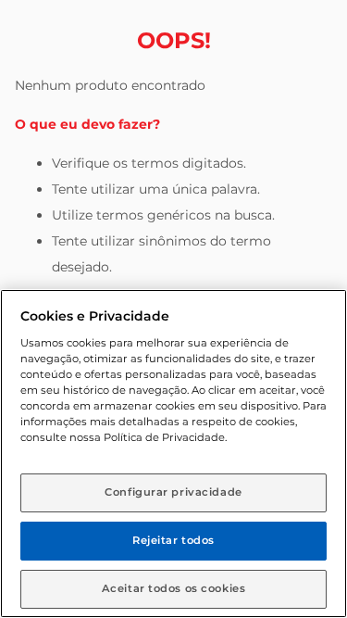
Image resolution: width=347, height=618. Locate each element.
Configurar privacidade (173, 492)
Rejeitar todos (173, 540)
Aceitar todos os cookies (174, 588)
